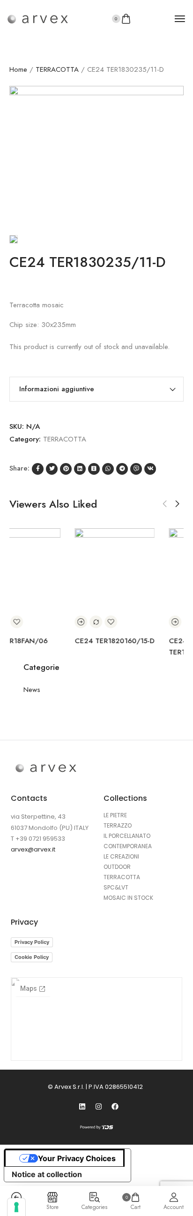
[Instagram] (99, 1106)
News (31, 689)
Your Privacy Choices (77, 1158)
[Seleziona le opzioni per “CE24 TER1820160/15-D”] (172, 622)
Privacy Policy (32, 942)
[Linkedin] (82, 1106)
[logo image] (37, 19)
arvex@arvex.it (33, 849)
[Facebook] (115, 1106)
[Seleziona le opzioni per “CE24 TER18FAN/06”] (78, 622)
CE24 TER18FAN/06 (105, 641)
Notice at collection (47, 1174)
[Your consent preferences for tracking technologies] (16, 1207)
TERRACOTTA (57, 69)
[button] (164, 504)
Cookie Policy (32, 957)
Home (18, 69)
